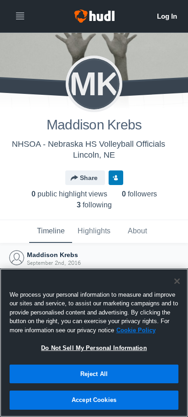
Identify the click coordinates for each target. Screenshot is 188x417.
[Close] (177, 281)
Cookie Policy (136, 330)
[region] (94, 342)
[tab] (50, 231)
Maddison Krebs (52, 254)
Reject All (94, 374)
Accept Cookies (94, 399)
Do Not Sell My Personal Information (94, 348)
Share (89, 177)
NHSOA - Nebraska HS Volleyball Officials (88, 144)
